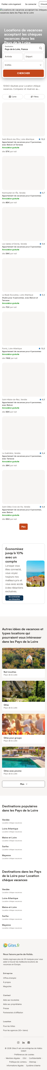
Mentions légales (13, 1058)
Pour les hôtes (9, 1026)
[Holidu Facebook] (28, 1042)
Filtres (36, 97)
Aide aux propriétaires (12, 1004)
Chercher (23, 73)
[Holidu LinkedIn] (23, 1042)
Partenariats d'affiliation (13, 1012)
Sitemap (32, 1062)
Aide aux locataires (11, 1000)
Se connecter (30, 4)
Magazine (7, 986)
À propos (7, 982)
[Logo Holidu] (11, 945)
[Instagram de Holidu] (18, 1042)
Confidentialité (35, 1058)
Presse (6, 1008)
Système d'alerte (33, 1065)
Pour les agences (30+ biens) (15, 1030)
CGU (25, 1058)
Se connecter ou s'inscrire (14, 598)
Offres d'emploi (9, 978)
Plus (22, 784)
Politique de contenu (18, 1062)
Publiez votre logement (11, 4)
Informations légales (15, 1065)
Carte (14, 97)
